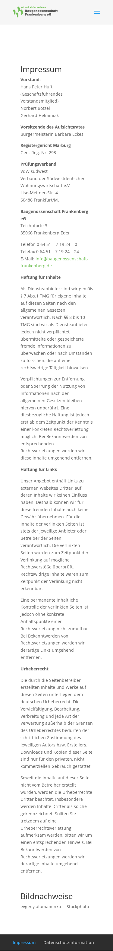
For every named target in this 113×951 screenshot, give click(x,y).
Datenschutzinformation (68, 942)
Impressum (24, 942)
